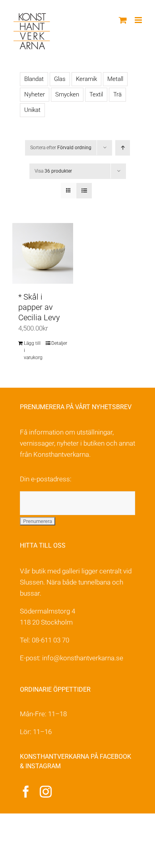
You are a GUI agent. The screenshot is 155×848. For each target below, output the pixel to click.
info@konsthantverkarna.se (82, 658)
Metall (115, 79)
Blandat (34, 79)
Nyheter (34, 94)
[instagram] (46, 792)
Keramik (86, 79)
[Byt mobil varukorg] (123, 20)
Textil (96, 94)
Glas (60, 79)
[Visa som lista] (84, 190)
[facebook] (26, 792)
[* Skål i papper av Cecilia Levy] (42, 253)
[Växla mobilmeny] (139, 20)
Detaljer (59, 343)
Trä (117, 94)
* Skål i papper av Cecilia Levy (39, 307)
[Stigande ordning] (122, 148)
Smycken (67, 94)
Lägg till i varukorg (33, 350)
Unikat (32, 109)
